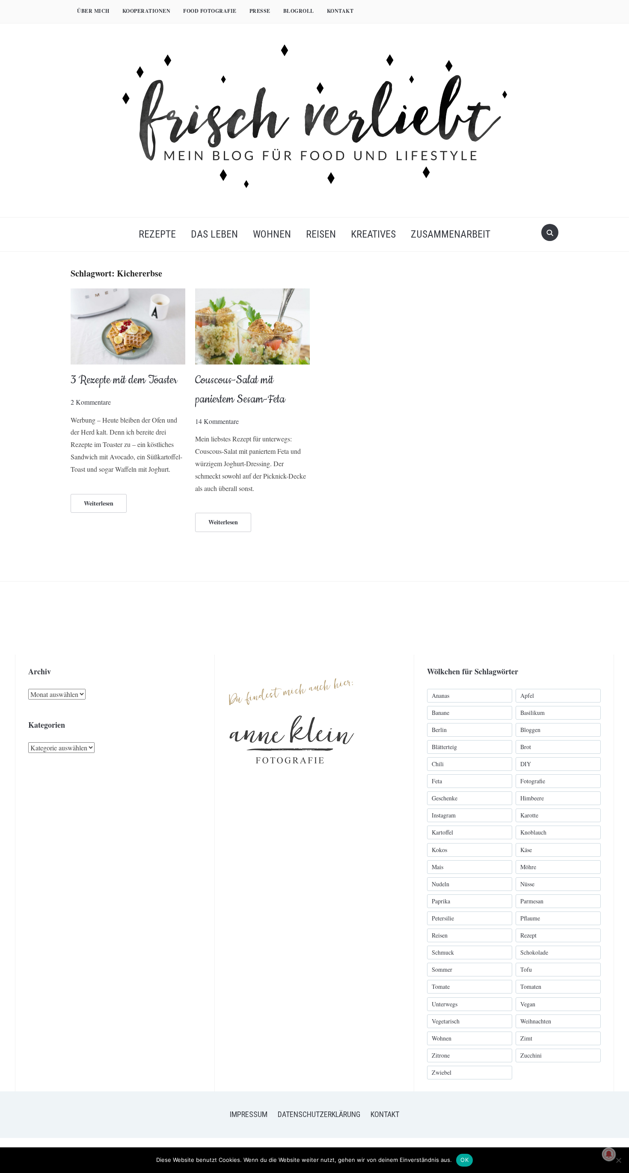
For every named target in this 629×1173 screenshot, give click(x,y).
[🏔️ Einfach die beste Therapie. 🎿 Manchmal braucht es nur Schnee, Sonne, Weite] (402, 618)
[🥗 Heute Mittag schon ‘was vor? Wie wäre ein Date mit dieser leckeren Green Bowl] (548, 618)
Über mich (93, 11)
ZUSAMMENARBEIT (450, 234)
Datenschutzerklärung (319, 1114)
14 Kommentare (217, 421)
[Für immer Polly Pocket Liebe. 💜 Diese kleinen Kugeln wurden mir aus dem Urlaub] (109, 618)
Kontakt (340, 11)
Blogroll (298, 11)
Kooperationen (146, 11)
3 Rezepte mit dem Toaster (124, 380)
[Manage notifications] (609, 1154)
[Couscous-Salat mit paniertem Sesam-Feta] (252, 293)
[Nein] (618, 1160)
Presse (259, 11)
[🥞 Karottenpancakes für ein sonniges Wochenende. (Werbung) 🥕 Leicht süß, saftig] (256, 618)
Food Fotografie (210, 11)
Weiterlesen (98, 503)
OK (464, 1159)
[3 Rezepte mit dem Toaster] (128, 293)
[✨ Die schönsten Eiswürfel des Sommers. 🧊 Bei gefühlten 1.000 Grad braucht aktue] (36, 618)
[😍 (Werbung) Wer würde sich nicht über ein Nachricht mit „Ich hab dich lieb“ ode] (183, 618)
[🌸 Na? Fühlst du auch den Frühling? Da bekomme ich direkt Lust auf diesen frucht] (329, 618)
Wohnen (272, 234)
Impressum (248, 1114)
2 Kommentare (91, 401)
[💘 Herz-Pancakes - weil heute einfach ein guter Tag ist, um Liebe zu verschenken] (475, 618)
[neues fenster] (292, 668)
